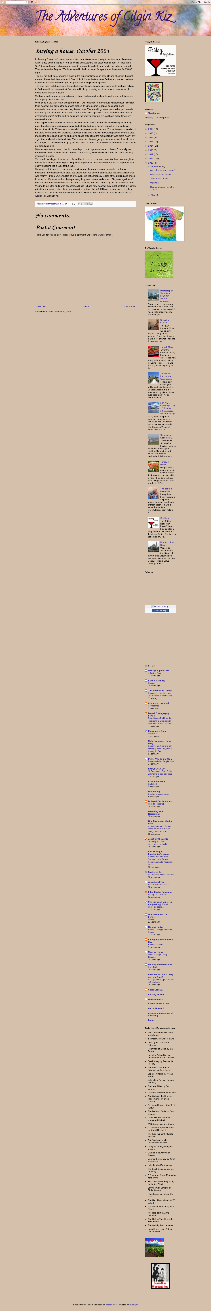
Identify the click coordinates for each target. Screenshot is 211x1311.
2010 (151, 163)
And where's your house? (162, 170)
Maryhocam (154, 113)
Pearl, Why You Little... (160, 759)
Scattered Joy (155, 872)
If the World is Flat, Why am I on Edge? (160, 975)
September (156, 166)
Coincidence (153, 706)
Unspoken (152, 733)
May (153, 195)
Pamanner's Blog (157, 731)
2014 (151, 146)
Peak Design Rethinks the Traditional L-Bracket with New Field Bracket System (160, 721)
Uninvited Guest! (164, 321)
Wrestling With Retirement (156, 812)
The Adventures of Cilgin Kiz (103, 17)
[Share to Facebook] (88, 203)
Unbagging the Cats (158, 670)
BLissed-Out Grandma (160, 801)
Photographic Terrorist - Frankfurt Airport (166, 294)
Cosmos (152, 683)
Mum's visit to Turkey (160, 174)
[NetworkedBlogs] (160, 606)
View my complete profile (157, 117)
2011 (151, 158)
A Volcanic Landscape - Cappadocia (166, 376)
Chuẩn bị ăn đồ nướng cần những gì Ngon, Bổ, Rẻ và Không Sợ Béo (160, 748)
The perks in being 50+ (166, 490)
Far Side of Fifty (156, 680)
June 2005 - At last (159, 178)
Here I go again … (156, 907)
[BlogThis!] (82, 203)
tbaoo (151, 1020)
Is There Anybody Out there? (161, 874)
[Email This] (79, 203)
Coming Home (155, 952)
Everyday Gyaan (156, 768)
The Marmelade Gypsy (160, 690)
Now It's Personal (156, 804)
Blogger (133, 1304)
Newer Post (41, 306)
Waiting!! (154, 182)
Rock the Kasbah (157, 781)
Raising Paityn (155, 927)
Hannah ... (152, 919)
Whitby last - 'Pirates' (157, 894)
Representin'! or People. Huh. (161, 761)
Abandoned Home (156, 944)
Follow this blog (160, 611)
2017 (151, 137)
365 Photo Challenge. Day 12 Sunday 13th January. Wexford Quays (167, 408)
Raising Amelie (156, 994)
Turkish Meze (166, 347)
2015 (151, 141)
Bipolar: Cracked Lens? (158, 794)
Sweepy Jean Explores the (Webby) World (160, 903)
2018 (151, 133)
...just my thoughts (158, 839)
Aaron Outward (156, 1008)
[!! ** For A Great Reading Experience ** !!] (154, 1256)
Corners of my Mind (158, 703)
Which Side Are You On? (159, 884)
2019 (151, 129)
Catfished (152, 784)
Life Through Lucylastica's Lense (158, 852)
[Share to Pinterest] (91, 203)
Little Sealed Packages (160, 892)
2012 (151, 154)
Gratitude (164, 518)
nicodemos (111, 1304)
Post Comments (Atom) (60, 311)
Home (86, 306)
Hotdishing (154, 791)
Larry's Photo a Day (158, 1003)
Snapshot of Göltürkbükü (166, 436)
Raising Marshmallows (160, 964)
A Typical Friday (155, 673)
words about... (155, 999)
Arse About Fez (156, 882)
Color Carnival (155, 990)
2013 (151, 150)
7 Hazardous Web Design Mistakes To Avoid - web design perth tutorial (159, 829)
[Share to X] (85, 203)
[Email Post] (74, 204)
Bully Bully (153, 967)
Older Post (129, 306)
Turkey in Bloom (164, 463)
